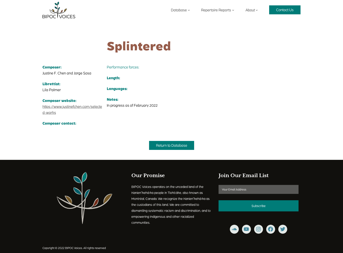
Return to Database (171, 145)
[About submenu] (257, 10)
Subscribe (258, 206)
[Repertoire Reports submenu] (233, 10)
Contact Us (285, 10)
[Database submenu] (189, 10)
